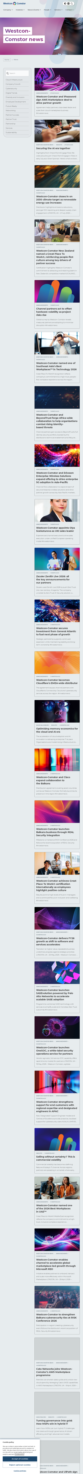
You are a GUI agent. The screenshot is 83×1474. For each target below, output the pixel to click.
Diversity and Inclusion (15, 97)
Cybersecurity (11, 88)
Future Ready (11, 106)
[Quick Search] (72, 3)
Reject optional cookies (20, 1465)
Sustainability (11, 132)
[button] (65, 3)
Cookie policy (19, 1454)
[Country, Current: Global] (68, 3)
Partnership (10, 124)
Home (6, 60)
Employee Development (16, 102)
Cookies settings (20, 1471)
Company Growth (13, 84)
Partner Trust (11, 119)
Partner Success (12, 115)
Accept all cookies (20, 1459)
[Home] (14, 3)
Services (9, 128)
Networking (11, 110)
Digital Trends (11, 93)
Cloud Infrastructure (14, 80)
